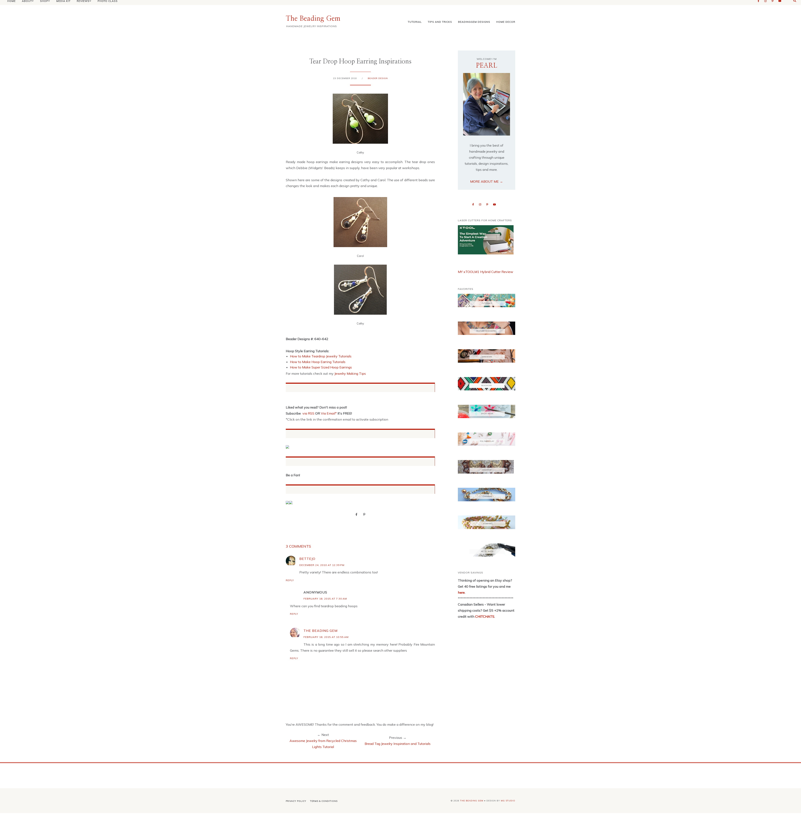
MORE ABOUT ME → (486, 181)
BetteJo (307, 559)
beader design (378, 78)
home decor (505, 21)
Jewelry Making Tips (350, 373)
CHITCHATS (484, 616)
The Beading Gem (313, 18)
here (461, 592)
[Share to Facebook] (356, 514)
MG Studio (508, 800)
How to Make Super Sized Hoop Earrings (321, 367)
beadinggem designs (474, 21)
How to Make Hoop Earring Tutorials (317, 362)
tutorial (415, 21)
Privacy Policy (296, 801)
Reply (290, 580)
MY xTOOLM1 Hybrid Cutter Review (485, 272)
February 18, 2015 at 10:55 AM (326, 637)
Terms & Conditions (324, 801)
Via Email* (329, 413)
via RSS (308, 413)
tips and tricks (440, 21)
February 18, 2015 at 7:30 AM (325, 598)
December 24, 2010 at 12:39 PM (321, 565)
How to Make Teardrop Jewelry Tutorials (320, 356)
